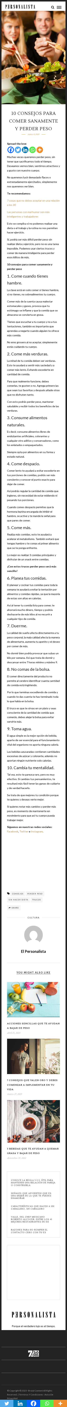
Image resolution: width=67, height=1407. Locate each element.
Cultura (33, 917)
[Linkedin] (25, 150)
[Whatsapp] (32, 150)
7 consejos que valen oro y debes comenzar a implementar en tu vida (32, 1085)
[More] (39, 150)
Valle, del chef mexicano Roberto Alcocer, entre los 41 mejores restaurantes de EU (31, 1219)
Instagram (37, 831)
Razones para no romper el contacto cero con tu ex (29, 1231)
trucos (36, 900)
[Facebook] (10, 150)
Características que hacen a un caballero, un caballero (32, 1207)
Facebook (12, 831)
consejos (17, 894)
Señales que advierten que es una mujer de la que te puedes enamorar (31, 1196)
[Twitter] (18, 150)
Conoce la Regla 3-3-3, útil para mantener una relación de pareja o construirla (33, 1183)
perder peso (35, 894)
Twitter (23, 831)
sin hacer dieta (18, 900)
